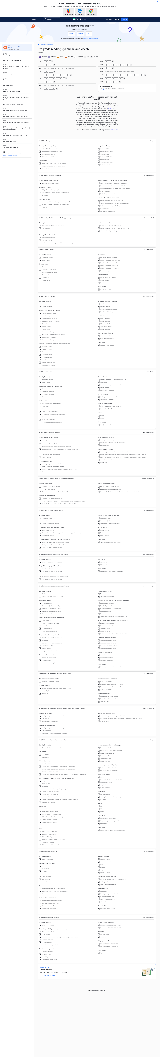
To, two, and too (46, 868)
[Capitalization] (106, 75)
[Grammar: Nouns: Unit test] (54, 72)
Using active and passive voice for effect (110, 925)
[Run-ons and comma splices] (115, 65)
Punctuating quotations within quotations (111, 750)
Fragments (44, 625)
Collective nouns (46, 277)
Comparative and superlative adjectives (52, 547)
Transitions (103, 937)
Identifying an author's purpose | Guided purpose (113, 442)
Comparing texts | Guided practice (109, 696)
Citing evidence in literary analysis (50, 190)
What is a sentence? (47, 594)
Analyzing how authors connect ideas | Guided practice (114, 203)
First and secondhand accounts (108, 698)
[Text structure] (47, 82)
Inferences (44, 207)
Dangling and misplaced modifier (50, 651)
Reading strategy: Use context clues (51, 486)
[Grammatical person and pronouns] (47, 75)
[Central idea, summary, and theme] (50, 65)
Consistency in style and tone (49, 959)
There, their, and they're (48, 874)
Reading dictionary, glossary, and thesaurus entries (113, 879)
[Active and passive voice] (59, 78)
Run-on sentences (46, 660)
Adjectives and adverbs (48, 530)
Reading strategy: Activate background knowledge (113, 716)
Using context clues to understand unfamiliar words (55, 163)
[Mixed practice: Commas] (115, 75)
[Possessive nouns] (50, 72)
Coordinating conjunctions (107, 603)
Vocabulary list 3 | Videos (106, 162)
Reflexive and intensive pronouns (108, 309)
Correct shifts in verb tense (107, 399)
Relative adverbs (104, 530)
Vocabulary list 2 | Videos (106, 156)
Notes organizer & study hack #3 (50, 681)
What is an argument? (106, 681)
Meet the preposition (47, 568)
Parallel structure (46, 934)
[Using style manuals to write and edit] (115, 82)
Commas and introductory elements (51, 797)
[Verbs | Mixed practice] (64, 78)
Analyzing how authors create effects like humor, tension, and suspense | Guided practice (123, 457)
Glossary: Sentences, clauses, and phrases (52, 596)
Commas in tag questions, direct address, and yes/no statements (58, 766)
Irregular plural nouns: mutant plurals (109, 268)
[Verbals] (61, 78)
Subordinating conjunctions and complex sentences (113, 633)
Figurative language (105, 859)
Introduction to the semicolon (49, 809)
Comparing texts (104, 701)
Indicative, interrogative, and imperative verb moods (113, 379)
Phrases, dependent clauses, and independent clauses (55, 613)
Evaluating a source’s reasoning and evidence (111, 684)
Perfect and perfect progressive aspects (52, 422)
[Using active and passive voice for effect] (110, 82)
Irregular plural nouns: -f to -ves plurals (110, 260)
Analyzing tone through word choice (51, 454)
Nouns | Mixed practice (106, 289)
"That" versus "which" (105, 324)
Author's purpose (104, 445)
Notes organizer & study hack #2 (50, 440)
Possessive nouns (104, 280)
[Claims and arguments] (108, 68)
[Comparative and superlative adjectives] (47, 89)
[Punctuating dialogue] (129, 75)
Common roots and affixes (48, 154)
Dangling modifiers (46, 648)
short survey (113, 130)
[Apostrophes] (141, 75)
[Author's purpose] (50, 82)
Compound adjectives (105, 521)
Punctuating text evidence (107, 747)
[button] (153, 218)
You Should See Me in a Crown (50, 721)
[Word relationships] (120, 78)
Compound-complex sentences (108, 640)
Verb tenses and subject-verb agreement (52, 397)
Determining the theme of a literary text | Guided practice (115, 188)
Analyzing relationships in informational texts (111, 200)
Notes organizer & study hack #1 (50, 183)
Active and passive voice (106, 409)
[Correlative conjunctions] (127, 65)
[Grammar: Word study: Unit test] (124, 78)
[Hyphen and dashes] (134, 75)
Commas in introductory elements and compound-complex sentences (60, 799)
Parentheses (103, 799)
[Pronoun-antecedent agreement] (52, 75)
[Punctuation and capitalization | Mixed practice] (143, 75)
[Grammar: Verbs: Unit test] (66, 78)
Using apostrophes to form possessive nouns (111, 821)
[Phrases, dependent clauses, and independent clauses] (106, 65)
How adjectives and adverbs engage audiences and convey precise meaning (61, 533)
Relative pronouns (105, 318)
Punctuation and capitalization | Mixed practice (112, 830)
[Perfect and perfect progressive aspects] (50, 78)
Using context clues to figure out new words (53, 166)
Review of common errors (107, 594)
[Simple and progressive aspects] (47, 78)
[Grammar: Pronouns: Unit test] (71, 75)
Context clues (45, 168)
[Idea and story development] (52, 65)
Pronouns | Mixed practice (107, 345)
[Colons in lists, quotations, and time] (124, 75)
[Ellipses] (138, 75)
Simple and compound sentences (50, 623)
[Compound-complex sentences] (124, 65)
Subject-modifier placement (49, 645)
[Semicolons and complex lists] (120, 75)
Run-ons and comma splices (49, 657)
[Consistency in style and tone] (108, 82)
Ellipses (102, 806)
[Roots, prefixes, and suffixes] (45, 61)
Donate (108, 19)
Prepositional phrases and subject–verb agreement (55, 576)
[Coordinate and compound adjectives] (50, 89)
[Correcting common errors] (117, 65)
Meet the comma (46, 763)
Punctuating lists (46, 783)
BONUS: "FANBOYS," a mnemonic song (110, 608)
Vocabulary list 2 (104, 154)
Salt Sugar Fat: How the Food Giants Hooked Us (54, 733)
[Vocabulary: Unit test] (52, 61)
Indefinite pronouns (47, 354)
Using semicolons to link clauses (50, 811)
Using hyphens (104, 785)
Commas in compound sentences (50, 791)
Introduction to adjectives (48, 518)
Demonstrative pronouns (48, 362)
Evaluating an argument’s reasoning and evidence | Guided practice (117, 686)
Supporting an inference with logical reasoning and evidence (57, 202)
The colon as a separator (48, 842)
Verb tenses (45, 389)
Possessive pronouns (47, 346)
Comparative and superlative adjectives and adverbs (55, 542)
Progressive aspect (46, 409)
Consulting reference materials (108, 884)
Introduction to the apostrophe (108, 818)
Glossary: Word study (47, 859)
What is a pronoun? (47, 304)
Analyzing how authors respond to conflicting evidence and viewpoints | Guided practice (123, 454)
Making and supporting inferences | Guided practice (55, 204)
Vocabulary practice (105, 164)
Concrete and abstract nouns (49, 272)
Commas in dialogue (105, 758)
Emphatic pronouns (105, 306)
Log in (117, 19)
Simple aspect (45, 406)
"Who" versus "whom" (106, 326)
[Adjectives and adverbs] (45, 89)
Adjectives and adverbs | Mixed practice (110, 542)
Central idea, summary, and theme (109, 194)
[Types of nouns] (45, 72)
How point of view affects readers (109, 460)
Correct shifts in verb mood (107, 390)
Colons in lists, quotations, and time (51, 845)
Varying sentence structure (49, 931)
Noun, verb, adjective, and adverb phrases (52, 606)
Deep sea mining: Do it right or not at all (110, 489)
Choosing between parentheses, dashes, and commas (114, 797)
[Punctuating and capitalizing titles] (131, 75)
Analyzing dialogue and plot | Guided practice (111, 206)
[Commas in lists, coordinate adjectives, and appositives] (110, 75)
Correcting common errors (107, 596)
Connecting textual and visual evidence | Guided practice (56, 688)
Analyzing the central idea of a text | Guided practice (113, 183)
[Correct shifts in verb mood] (54, 78)
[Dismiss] (157, 1)
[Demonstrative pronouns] (59, 75)
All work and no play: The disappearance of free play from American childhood (120, 231)
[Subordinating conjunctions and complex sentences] (122, 65)
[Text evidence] (45, 65)
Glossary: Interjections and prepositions (52, 562)
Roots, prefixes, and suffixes (49, 156)
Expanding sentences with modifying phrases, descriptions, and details (60, 937)
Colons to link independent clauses (51, 837)
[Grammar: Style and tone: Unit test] (120, 82)
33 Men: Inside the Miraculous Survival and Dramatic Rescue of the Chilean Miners (63, 501)
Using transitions (104, 934)
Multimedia (45, 693)
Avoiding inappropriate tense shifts (109, 397)
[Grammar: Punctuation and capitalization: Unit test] (145, 75)
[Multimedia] (106, 68)
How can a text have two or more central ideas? (112, 186)
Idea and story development (107, 211)
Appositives (45, 640)
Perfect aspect (45, 417)
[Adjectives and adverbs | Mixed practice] (54, 89)
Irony (101, 870)
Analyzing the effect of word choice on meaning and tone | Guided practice (61, 449)
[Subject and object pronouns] (45, 75)
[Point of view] (52, 82)
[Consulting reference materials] (115, 78)
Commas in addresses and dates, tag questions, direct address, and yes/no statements (64, 774)
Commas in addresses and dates (50, 771)
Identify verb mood (105, 387)
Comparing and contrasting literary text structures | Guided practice (59, 469)
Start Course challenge (10, 155)
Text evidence (45, 195)
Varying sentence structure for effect (109, 645)
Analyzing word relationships (107, 899)
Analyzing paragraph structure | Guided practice (54, 464)
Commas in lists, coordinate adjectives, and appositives (56, 789)
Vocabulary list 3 (104, 159)
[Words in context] (45, 82)
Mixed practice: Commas (48, 802)
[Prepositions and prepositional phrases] (106, 61)
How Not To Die (104, 721)
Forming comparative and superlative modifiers (54, 545)
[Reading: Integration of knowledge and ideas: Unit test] (113, 68)
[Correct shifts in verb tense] (57, 78)
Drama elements (104, 208)
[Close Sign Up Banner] (157, 24)
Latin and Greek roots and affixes (50, 148)
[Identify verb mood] (52, 78)
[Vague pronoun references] (66, 75)
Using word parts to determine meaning (52, 151)
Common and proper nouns (49, 266)
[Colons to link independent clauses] (122, 75)
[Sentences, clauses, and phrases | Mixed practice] (129, 65)
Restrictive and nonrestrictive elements (52, 637)
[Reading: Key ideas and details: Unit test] (54, 65)
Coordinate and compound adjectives (110, 523)
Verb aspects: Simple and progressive (51, 403)
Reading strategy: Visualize (48, 237)
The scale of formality (47, 951)
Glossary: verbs (46, 382)
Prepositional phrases (47, 574)
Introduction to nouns (47, 257)
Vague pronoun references (107, 336)
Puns (101, 864)
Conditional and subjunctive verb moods (110, 385)
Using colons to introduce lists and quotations (53, 839)
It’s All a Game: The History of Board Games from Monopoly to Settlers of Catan (62, 243)
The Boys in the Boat (47, 240)
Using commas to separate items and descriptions (54, 781)
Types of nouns (46, 280)
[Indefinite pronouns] (57, 75)
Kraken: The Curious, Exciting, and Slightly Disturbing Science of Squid (60, 503)
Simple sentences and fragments (50, 631)
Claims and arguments (106, 689)
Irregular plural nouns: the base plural (109, 265)
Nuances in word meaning (107, 896)
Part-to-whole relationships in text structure (53, 466)
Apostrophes (103, 823)
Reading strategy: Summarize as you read (52, 498)
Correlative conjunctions (106, 655)
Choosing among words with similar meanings (112, 894)
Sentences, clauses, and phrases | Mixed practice (112, 667)
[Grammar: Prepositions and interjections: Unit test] (113, 61)
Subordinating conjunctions (107, 623)
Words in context (46, 457)
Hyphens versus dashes (106, 782)
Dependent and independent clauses (51, 608)
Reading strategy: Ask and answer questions (53, 225)
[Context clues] (47, 61)
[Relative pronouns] (64, 75)
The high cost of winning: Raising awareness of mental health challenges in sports (121, 718)
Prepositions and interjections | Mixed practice (112, 571)
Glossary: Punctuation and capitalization (52, 747)
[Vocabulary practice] (50, 61)
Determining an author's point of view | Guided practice (114, 452)
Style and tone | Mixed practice (108, 953)
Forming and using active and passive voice (111, 406)
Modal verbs (103, 382)
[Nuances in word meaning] (117, 78)
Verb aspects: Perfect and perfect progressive (53, 414)
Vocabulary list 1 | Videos (106, 151)
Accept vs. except (46, 876)
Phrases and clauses (47, 603)
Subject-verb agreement (48, 391)
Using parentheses (105, 794)
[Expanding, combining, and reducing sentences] (106, 82)
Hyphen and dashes (105, 787)
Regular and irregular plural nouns (109, 257)
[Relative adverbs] (52, 89)
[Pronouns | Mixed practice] (68, 75)
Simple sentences (46, 620)
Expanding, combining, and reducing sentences (54, 945)
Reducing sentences (47, 942)
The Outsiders (45, 718)
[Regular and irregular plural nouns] (47, 72)
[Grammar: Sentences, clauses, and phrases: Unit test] (131, 65)
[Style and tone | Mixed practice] (117, 82)
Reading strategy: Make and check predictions (54, 716)
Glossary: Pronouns (47, 306)
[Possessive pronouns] (54, 75)
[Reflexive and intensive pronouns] (61, 75)
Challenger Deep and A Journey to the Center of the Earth (57, 491)
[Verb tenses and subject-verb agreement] (45, 78)
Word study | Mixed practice (107, 908)
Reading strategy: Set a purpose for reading (53, 728)
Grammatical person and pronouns (51, 321)
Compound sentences (105, 611)
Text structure (45, 472)
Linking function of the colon (49, 831)
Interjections (103, 562)
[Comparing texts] (110, 68)
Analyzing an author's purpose (108, 440)
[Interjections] (108, 61)
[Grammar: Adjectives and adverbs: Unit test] (57, 89)
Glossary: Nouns (46, 260)
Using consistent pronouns (49, 337)
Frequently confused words (49, 882)
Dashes (102, 777)
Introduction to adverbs (48, 521)
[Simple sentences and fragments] (108, 65)
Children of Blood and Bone (49, 231)
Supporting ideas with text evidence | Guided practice (55, 192)
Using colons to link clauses (49, 834)
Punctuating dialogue (105, 755)
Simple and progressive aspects (50, 411)
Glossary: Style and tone (48, 925)
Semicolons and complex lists (49, 819)
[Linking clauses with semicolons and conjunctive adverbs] (117, 75)
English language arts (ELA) (48, 44)
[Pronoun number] (50, 75)
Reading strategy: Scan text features (109, 486)
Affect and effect (46, 879)
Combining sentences (47, 939)
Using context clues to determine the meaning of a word (56, 446)
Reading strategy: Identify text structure (110, 225)
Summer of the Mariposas (48, 489)
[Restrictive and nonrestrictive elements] (110, 65)
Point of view (103, 462)
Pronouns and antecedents (49, 313)
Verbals (102, 415)
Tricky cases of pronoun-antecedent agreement (54, 334)
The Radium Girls (46, 730)
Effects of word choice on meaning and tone (111, 862)
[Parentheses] (136, 75)
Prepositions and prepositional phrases (52, 571)
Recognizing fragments (47, 628)
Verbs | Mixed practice (106, 424)
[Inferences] (47, 65)
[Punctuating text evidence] (127, 75)
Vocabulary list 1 (104, 148)
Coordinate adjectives (105, 518)
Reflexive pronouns (105, 304)
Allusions (102, 867)
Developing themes (105, 191)
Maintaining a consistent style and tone (52, 957)
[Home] (38, 44)
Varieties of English (47, 954)
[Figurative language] (113, 78)
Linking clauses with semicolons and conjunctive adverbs (56, 817)
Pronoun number (46, 326)
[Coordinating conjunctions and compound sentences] (120, 65)
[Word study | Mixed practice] (122, 78)
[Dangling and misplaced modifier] (113, 65)
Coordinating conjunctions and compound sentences (114, 616)
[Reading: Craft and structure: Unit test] (54, 82)
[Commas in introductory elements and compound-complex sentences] (113, 75)
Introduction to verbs (47, 379)
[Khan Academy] (80, 19)
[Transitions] (113, 82)
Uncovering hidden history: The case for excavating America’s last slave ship (119, 491)
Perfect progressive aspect (48, 419)
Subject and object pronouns (49, 316)
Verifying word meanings (106, 882)
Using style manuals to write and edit (109, 943)
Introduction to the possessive (108, 277)
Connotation (45, 452)
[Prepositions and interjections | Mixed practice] (110, 61)
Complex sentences (105, 628)
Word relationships (105, 902)
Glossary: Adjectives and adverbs (50, 523)
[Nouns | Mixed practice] (52, 72)
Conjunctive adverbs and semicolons (51, 814)
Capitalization (45, 754)
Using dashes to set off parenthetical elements (112, 779)
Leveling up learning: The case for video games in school (114, 228)
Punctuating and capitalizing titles (109, 767)
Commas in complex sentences (50, 794)
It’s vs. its (44, 871)
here (109, 108)
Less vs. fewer (45, 866)
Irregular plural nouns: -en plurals (108, 263)
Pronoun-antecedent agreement (50, 332)
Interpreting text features (48, 690)
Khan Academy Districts (90, 38)
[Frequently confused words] (106, 78)
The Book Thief (46, 228)
